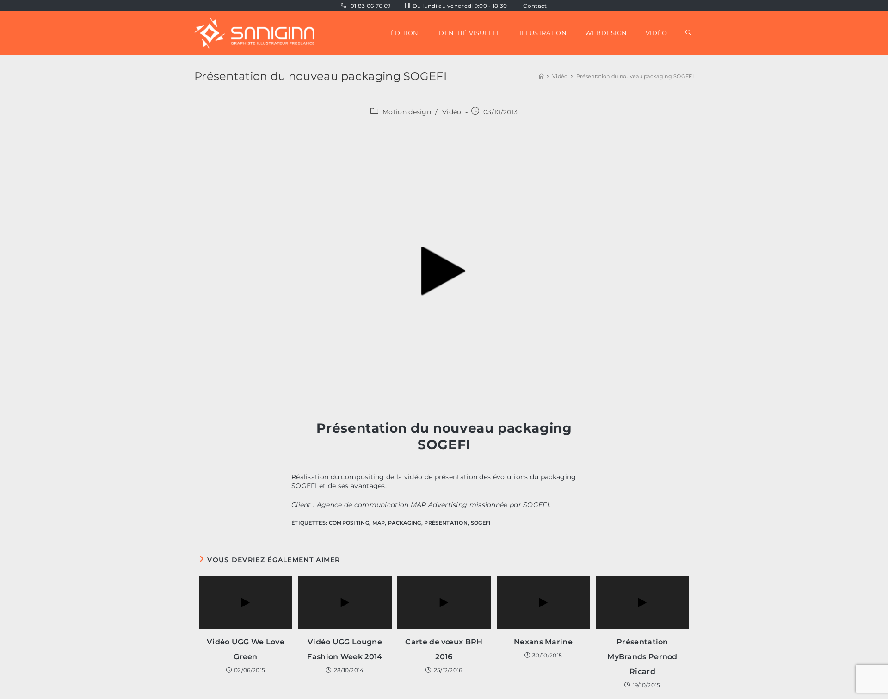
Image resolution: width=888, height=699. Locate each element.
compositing (349, 523)
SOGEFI (481, 523)
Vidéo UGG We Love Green (245, 649)
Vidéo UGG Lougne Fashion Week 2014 (344, 649)
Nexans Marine (543, 641)
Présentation (446, 523)
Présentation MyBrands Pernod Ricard (642, 656)
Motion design (406, 112)
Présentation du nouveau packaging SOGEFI (635, 76)
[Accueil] (541, 76)
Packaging (404, 523)
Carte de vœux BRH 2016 (443, 649)
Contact (535, 5)
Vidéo (452, 112)
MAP (378, 523)
